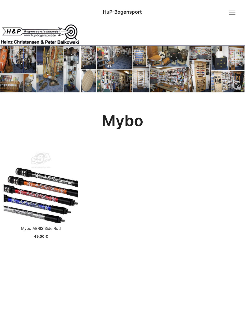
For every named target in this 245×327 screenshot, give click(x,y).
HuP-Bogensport (122, 12)
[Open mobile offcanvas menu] (232, 12)
